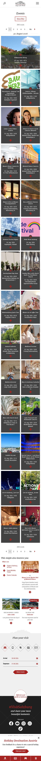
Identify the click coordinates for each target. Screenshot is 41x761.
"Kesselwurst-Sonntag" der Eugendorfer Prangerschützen (10, 93)
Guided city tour (10, 455)
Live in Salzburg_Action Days (30, 493)
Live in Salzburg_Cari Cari (10, 493)
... (27, 29)
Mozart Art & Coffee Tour (30, 312)
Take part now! (20, 751)
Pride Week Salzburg (30, 239)
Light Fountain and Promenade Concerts (30, 418)
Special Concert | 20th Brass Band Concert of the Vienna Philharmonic (30, 457)
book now (30, 615)
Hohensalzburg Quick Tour (10, 312)
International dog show (10, 273)
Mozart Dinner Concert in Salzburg (11, 167)
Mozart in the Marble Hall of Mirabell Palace (30, 578)
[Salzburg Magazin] (15, 758)
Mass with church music (10, 418)
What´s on (5, 562)
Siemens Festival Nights (10, 239)
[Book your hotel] (25, 758)
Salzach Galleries (10, 346)
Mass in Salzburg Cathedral (30, 382)
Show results (21, 672)
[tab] (5, 648)
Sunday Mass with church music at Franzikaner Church (30, 275)
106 (30, 29)
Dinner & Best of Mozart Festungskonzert (10, 203)
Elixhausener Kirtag (20, 58)
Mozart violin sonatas (10, 528)
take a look (11, 615)
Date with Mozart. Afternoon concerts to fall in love (30, 530)
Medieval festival (10, 382)
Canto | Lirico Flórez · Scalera (10, 129)
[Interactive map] (5, 758)
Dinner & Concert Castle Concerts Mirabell (30, 129)
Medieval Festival (30, 346)
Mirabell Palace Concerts (30, 166)
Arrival (5, 658)
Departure (6, 664)
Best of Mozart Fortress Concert (30, 203)
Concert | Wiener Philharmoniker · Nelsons (30, 92)
